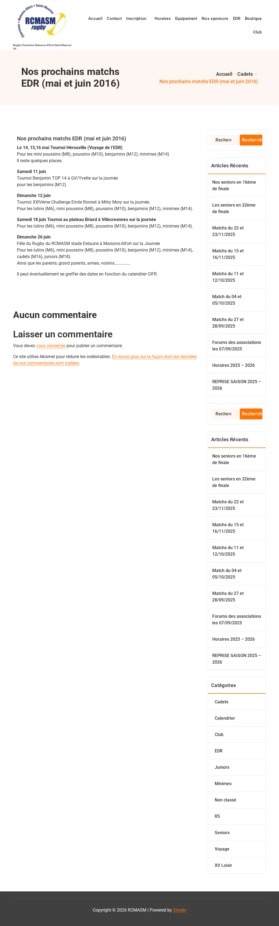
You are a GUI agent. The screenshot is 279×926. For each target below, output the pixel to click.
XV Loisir (223, 865)
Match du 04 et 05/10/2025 (226, 300)
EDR (219, 750)
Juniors (222, 767)
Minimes (223, 783)
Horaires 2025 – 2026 (233, 365)
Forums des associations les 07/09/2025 (236, 346)
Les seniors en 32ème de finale (234, 208)
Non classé (225, 800)
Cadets (245, 74)
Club (219, 734)
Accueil (223, 74)
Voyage (222, 849)
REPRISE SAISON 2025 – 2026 (236, 385)
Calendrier (225, 718)
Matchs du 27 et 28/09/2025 (228, 323)
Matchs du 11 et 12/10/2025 (228, 277)
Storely (179, 910)
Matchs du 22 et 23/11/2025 (228, 231)
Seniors (222, 832)
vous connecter (50, 345)
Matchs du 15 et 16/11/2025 (228, 254)
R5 (217, 816)
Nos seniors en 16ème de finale (234, 185)
